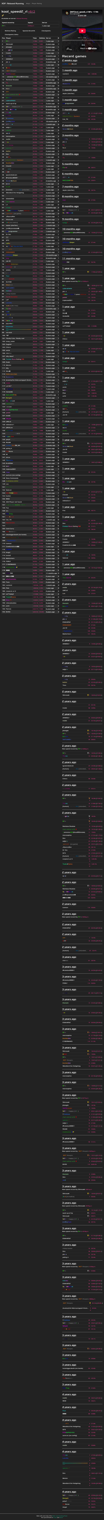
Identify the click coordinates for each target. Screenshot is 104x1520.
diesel (61, 1517)
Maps (28, 3)
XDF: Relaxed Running (13, 3)
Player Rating (37, 3)
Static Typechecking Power (59, 1516)
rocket (55, 1517)
